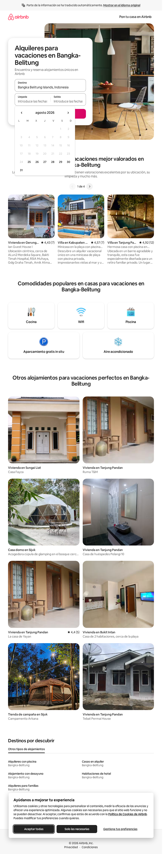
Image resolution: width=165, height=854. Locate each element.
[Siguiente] (89, 186)
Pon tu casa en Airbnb (135, 17)
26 (37, 162)
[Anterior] (72, 186)
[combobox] (50, 87)
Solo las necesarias (76, 829)
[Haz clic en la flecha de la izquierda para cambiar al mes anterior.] (22, 113)
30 (68, 162)
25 (29, 162)
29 (60, 162)
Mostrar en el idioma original (121, 5)
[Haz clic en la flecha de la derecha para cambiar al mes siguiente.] (68, 113)
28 (52, 162)
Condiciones (90, 847)
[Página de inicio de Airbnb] (18, 16)
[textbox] (32, 101)
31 (21, 170)
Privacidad (71, 847)
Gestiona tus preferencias (120, 829)
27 (44, 162)
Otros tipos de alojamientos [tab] (26, 749)
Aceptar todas (33, 829)
